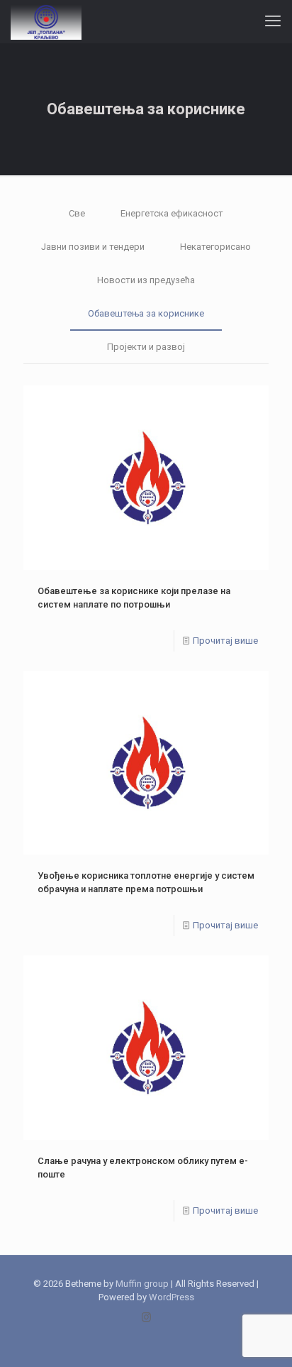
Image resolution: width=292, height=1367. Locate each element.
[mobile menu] (273, 21)
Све (77, 213)
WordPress (171, 1297)
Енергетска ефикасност (171, 213)
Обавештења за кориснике (146, 313)
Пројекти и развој (146, 346)
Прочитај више (225, 640)
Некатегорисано (215, 246)
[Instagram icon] (146, 1317)
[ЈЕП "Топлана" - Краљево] (46, 21)
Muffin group (142, 1283)
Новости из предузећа (146, 280)
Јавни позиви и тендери (93, 246)
